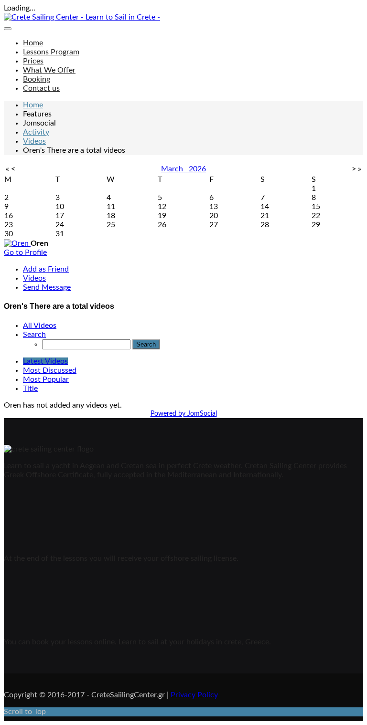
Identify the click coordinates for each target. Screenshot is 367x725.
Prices (33, 61)
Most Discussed (49, 370)
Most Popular (46, 379)
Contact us (41, 88)
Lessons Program (51, 52)
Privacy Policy (194, 695)
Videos (34, 141)
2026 (197, 169)
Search (34, 334)
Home (33, 43)
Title (30, 388)
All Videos (39, 325)
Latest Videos (45, 361)
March (175, 169)
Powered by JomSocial (184, 413)
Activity (36, 132)
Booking (36, 79)
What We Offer (49, 70)
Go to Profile (25, 252)
